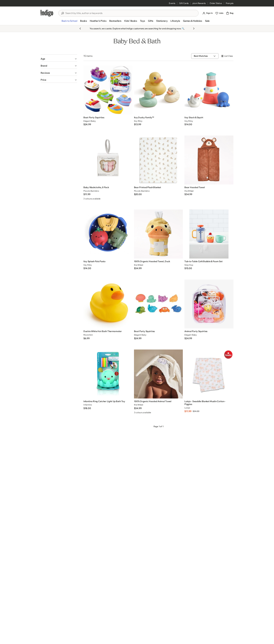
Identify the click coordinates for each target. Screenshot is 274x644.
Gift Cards (184, 3)
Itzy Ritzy (138, 121)
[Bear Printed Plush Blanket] (158, 160)
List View (228, 56)
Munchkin (88, 334)
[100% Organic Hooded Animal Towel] (158, 374)
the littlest (189, 191)
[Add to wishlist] (129, 111)
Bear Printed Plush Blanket (147, 187)
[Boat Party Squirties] (107, 90)
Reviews (45, 72)
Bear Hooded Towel (194, 187)
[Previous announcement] (80, 29)
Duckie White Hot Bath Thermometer (102, 331)
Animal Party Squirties (195, 331)
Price (43, 79)
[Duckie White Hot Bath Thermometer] (107, 304)
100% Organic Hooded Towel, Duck (152, 261)
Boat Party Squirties (93, 117)
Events (172, 3)
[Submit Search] (62, 13)
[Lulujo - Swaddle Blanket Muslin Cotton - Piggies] (208, 374)
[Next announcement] (193, 29)
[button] (69, 22)
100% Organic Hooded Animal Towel (152, 401)
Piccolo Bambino (91, 191)
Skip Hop (188, 265)
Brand (44, 65)
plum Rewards (199, 3)
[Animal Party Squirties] (208, 304)
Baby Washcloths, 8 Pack (96, 187)
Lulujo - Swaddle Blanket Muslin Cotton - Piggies (204, 403)
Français (229, 3)
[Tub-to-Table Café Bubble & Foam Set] (208, 234)
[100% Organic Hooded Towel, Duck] (158, 234)
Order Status (216, 3)
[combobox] (130, 13)
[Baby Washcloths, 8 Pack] (107, 160)
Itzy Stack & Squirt (193, 117)
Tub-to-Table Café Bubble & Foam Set (203, 261)
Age (43, 58)
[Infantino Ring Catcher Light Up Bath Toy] (107, 374)
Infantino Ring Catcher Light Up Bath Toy (104, 401)
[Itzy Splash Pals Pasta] (107, 234)
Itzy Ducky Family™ (144, 117)
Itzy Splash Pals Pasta (94, 261)
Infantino (87, 404)
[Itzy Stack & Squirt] (208, 90)
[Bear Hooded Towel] (208, 160)
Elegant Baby (89, 121)
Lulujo (187, 407)
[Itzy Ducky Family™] (158, 90)
